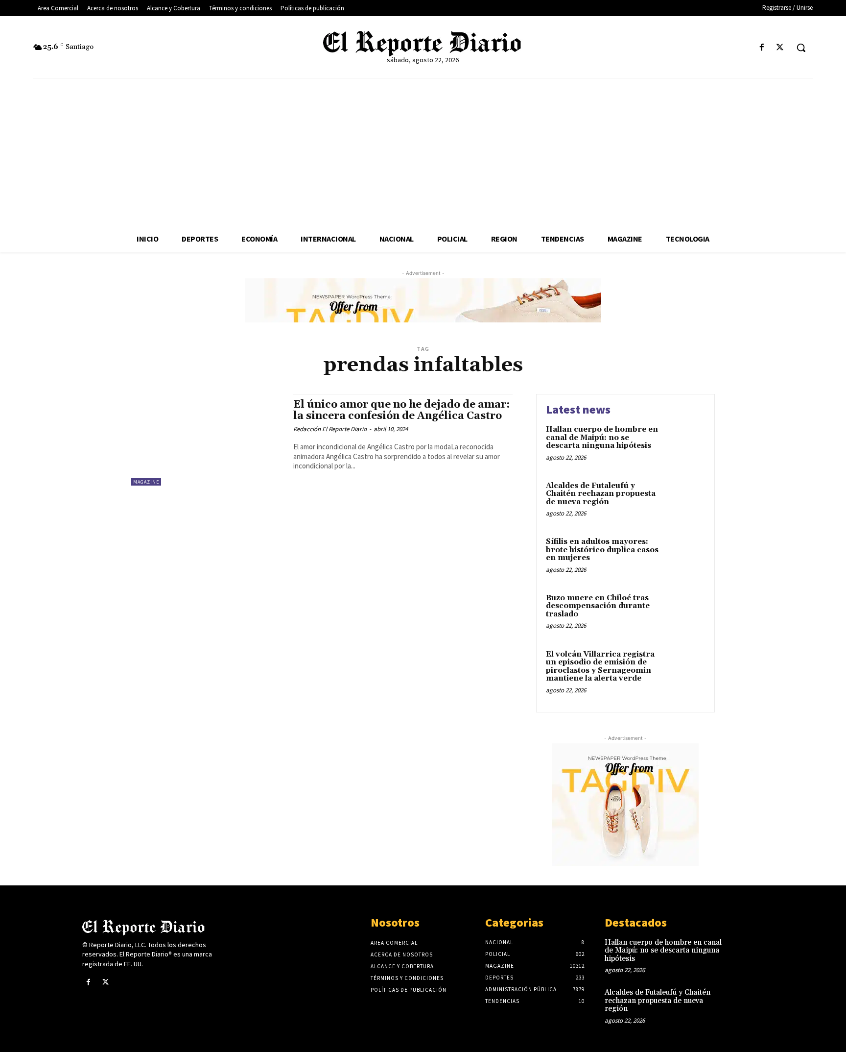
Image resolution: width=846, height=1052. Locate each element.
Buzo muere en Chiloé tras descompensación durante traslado (598, 606)
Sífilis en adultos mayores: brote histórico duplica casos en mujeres (602, 550)
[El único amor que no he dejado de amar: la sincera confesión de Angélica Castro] (207, 440)
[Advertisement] (423, 151)
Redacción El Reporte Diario (330, 429)
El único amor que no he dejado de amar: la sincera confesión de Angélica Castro (401, 410)
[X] (780, 47)
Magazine (146, 482)
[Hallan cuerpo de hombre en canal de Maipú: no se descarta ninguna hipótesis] (684, 444)
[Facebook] (762, 47)
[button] (801, 47)
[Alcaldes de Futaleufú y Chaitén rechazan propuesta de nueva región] (684, 501)
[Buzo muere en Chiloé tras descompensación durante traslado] (684, 613)
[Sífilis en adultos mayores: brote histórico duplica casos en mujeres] (684, 557)
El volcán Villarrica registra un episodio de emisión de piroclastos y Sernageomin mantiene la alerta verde (600, 667)
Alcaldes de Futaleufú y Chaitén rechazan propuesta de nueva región (601, 494)
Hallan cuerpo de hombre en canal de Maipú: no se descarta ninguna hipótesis (602, 437)
